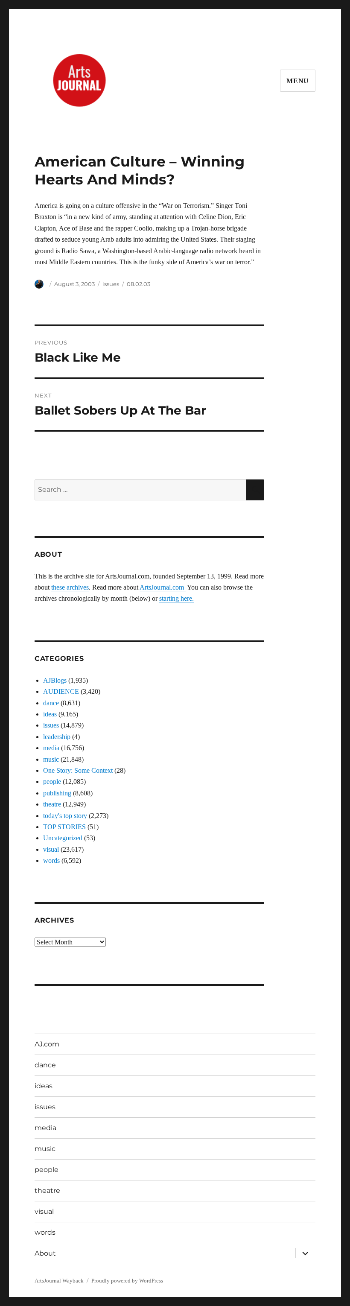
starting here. (176, 598)
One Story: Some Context (78, 770)
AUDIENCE (61, 691)
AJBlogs (55, 680)
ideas (50, 714)
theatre (52, 804)
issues (110, 283)
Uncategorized (62, 837)
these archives (70, 587)
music (51, 759)
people (52, 781)
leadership (56, 736)
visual (51, 849)
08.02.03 (138, 283)
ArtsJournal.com (163, 587)
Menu (297, 81)
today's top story (65, 815)
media (51, 747)
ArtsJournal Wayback (59, 1280)
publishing (57, 793)
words (51, 860)
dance (51, 703)
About (45, 1253)
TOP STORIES (64, 826)
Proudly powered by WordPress (127, 1280)
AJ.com (47, 1044)
